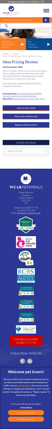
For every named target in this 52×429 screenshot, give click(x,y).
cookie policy (23, 385)
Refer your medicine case (26, 116)
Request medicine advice (26, 124)
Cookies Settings (26, 407)
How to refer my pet (26, 108)
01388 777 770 (26, 2)
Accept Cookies (27, 412)
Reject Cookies (27, 419)
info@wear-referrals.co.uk (29, 213)
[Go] (6, 25)
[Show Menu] (46, 10)
